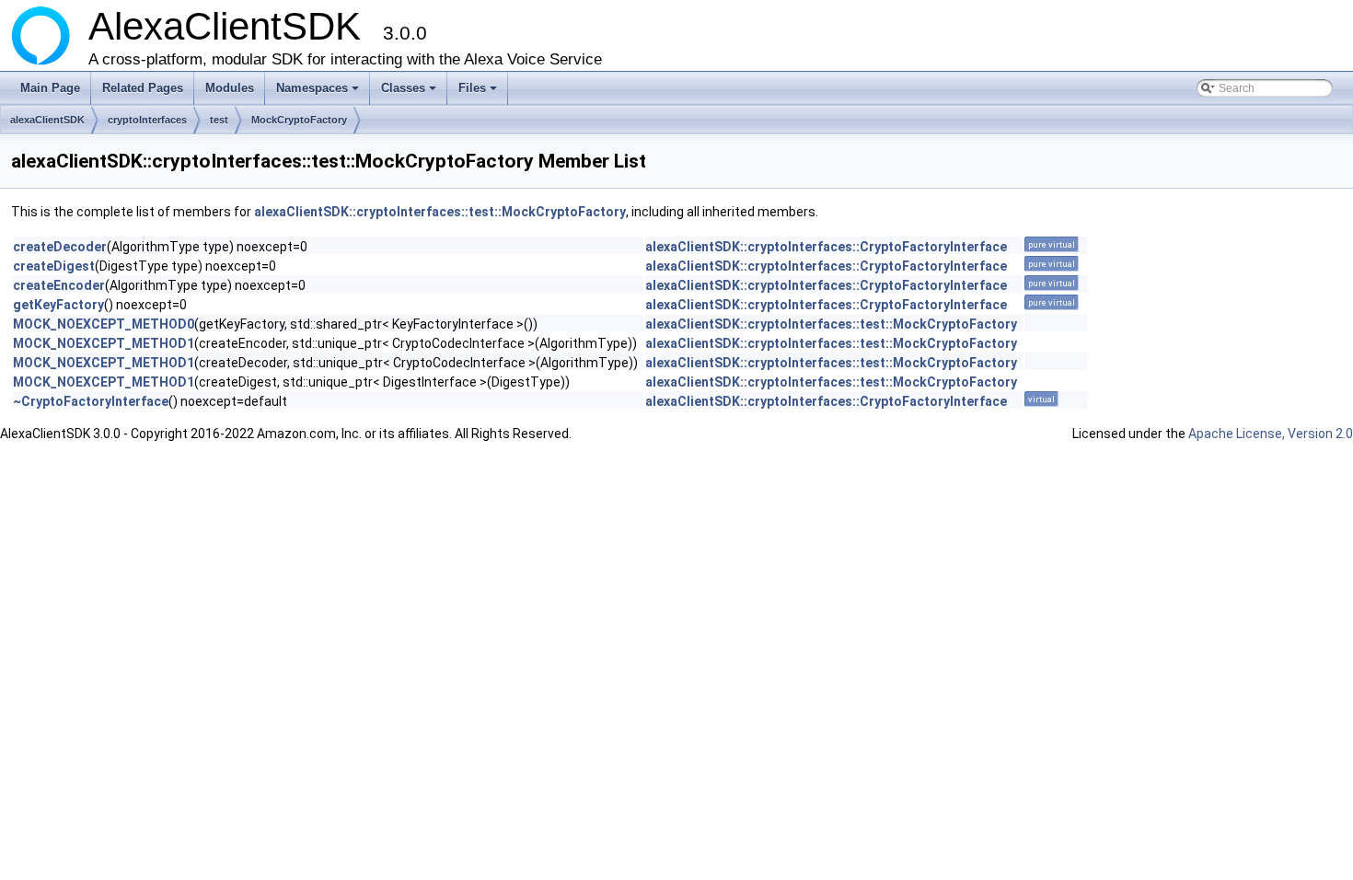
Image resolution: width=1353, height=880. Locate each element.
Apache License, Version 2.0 (1270, 433)
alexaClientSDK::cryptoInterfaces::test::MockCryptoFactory (440, 211)
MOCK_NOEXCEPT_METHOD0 (103, 324)
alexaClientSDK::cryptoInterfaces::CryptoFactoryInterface (826, 246)
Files (479, 93)
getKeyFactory (58, 304)
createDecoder (60, 246)
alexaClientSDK (47, 119)
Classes (410, 93)
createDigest (54, 266)
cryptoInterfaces (147, 119)
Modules (229, 88)
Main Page (50, 88)
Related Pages (142, 88)
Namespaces (319, 93)
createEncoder (59, 285)
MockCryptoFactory (299, 119)
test (219, 119)
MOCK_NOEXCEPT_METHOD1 (103, 343)
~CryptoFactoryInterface (90, 401)
